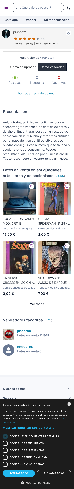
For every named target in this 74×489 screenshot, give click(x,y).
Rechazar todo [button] (54, 473)
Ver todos (37, 304)
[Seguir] (31, 186)
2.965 (60, 176)
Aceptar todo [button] (19, 473)
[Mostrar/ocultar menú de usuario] (5, 8)
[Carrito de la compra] (68, 7)
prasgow (19, 32)
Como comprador (23, 67)
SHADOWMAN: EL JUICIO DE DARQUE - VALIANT (53, 280)
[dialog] (37, 444)
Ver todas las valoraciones (37, 93)
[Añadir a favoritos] (68, 33)
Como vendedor (52, 67)
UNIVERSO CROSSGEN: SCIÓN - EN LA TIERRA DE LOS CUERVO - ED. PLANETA (19, 280)
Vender (31, 20)
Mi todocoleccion (56, 20)
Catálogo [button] (11, 20)
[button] (37, 428)
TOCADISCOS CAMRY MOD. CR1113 (19, 221)
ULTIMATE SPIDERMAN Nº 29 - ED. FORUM (52, 221)
